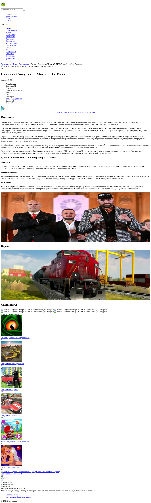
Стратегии (10, 54)
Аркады (9, 32)
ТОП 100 (9, 20)
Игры (8, 18)
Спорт (8, 60)
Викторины (10, 56)
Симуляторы (11, 52)
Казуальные (10, 41)
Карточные (10, 37)
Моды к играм (11, 16)
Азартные (10, 39)
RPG (7, 49)
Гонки (8, 47)
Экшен (8, 28)
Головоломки (11, 45)
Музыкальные (11, 43)
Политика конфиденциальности (18, 497)
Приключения (11, 30)
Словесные (10, 58)
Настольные (10, 35)
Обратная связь (12, 495)
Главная (9, 14)
